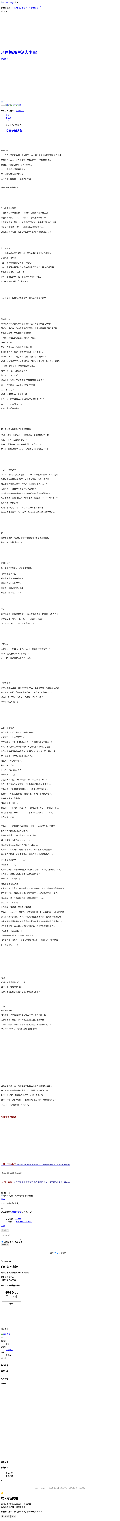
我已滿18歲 (6, 1516)
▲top (3, 1226)
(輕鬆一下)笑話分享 (23, 1222)
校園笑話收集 (14, 130)
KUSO (18, 1219)
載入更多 (5, 1230)
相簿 (7, 115)
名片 (7, 121)
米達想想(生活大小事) (19, 52)
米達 (3, 1199)
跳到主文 (4, 59)
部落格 (8, 118)
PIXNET (42, 1488)
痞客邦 (14, 1212)
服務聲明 (82, 1488)
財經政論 (20, 111)
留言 (19, 1212)
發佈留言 (5, 1245)
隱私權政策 (73, 1488)
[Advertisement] (60, 30)
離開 (13, 1516)
